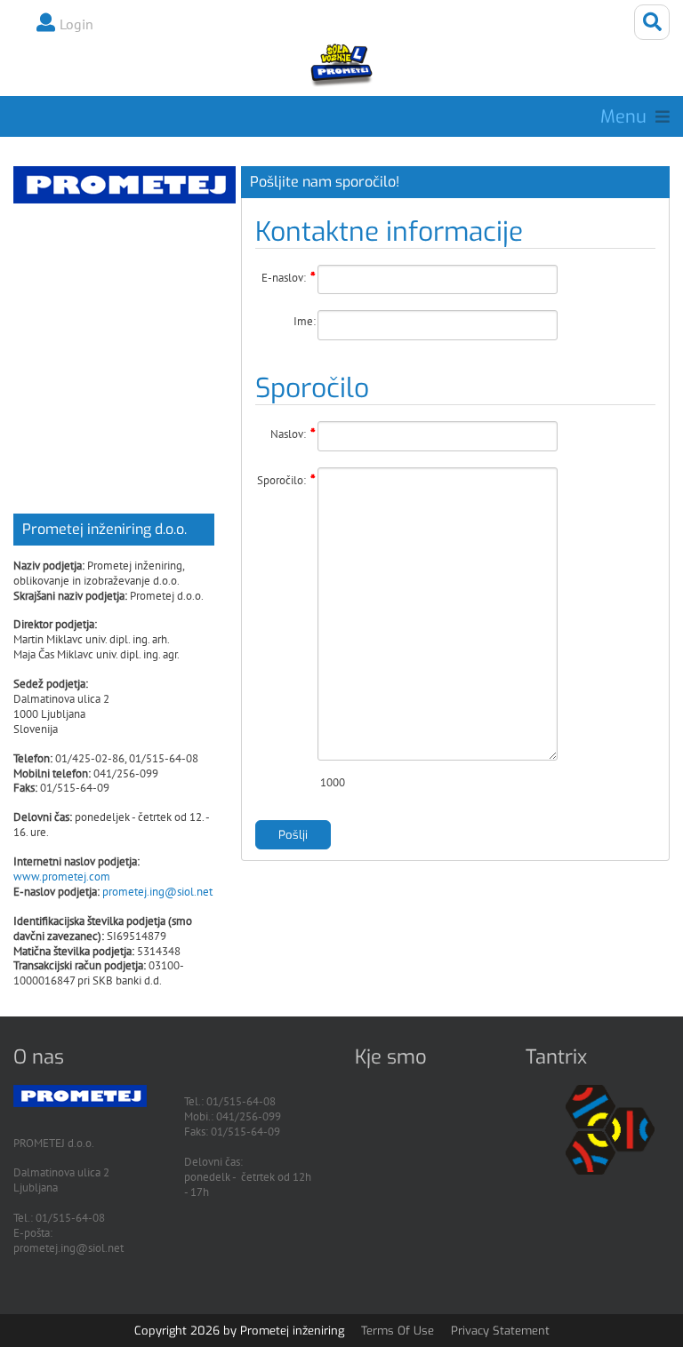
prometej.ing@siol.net (157, 891)
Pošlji (293, 834)
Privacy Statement (500, 1330)
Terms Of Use (397, 1330)
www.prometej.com (61, 876)
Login (76, 24)
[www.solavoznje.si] (341, 65)
